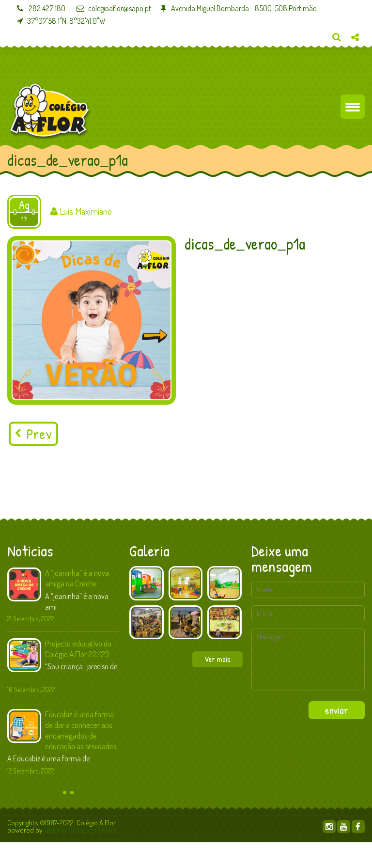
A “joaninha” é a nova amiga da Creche (77, 577)
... (60, 607)
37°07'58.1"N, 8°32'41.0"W (66, 21)
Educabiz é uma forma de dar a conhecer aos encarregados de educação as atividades (81, 730)
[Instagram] (329, 826)
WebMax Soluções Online (80, 830)
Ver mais (217, 659)
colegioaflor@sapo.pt (119, 8)
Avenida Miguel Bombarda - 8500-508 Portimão (243, 8)
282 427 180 (46, 8)
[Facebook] (358, 826)
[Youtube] (343, 826)
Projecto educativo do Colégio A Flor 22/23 (78, 648)
